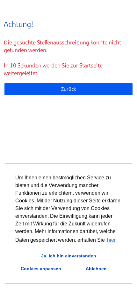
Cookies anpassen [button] (41, 268)
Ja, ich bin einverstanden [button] (68, 255)
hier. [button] (112, 240)
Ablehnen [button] (96, 268)
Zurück (68, 89)
